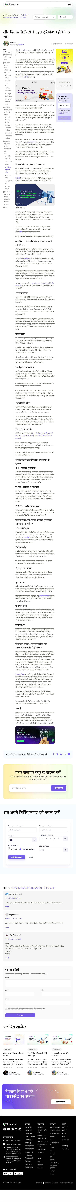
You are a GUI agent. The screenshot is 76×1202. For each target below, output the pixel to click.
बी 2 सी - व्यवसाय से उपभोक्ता (8, 127)
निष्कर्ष (5, 207)
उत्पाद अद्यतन (8, 1049)
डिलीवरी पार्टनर (31, 142)
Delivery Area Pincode (46, 826)
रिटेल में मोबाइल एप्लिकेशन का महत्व (8, 57)
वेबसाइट (7, 999)
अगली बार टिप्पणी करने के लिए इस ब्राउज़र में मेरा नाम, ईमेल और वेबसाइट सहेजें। (26, 1009)
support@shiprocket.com (14, 1140)
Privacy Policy (61, 112)
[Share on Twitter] (57, 754)
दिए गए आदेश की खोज (8, 101)
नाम (6, 990)
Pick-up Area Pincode (15, 826)
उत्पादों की (26, 537)
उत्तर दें (7, 907)
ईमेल (42, 990)
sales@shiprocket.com (13, 1144)
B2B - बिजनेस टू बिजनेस (8, 119)
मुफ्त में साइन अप (60, 1102)
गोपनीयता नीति (48, 1183)
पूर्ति (20, 232)
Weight (11, 836)
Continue (64, 118)
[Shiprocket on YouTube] (69, 754)
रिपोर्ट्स (17, 178)
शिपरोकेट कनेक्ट (32, 1049)
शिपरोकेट (21, 45)
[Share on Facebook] (53, 754)
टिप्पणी (7, 977)
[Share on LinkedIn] (61, 754)
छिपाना (9, 52)
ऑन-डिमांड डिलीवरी (25, 258)
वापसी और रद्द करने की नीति (66, 1183)
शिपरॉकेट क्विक (19, 674)
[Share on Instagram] (65, 754)
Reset (31, 857)
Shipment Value (44, 846)
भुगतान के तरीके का (44, 596)
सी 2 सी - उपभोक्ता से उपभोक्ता (8, 135)
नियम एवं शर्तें (39, 1183)
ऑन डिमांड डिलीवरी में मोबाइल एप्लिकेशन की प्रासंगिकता (7, 68)
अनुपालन (56, 1183)
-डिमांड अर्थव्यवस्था (23, 50)
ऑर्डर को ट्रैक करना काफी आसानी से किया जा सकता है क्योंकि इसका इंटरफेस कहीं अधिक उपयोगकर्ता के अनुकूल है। (34, 435)
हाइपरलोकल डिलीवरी (21, 77)
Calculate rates (16, 857)
